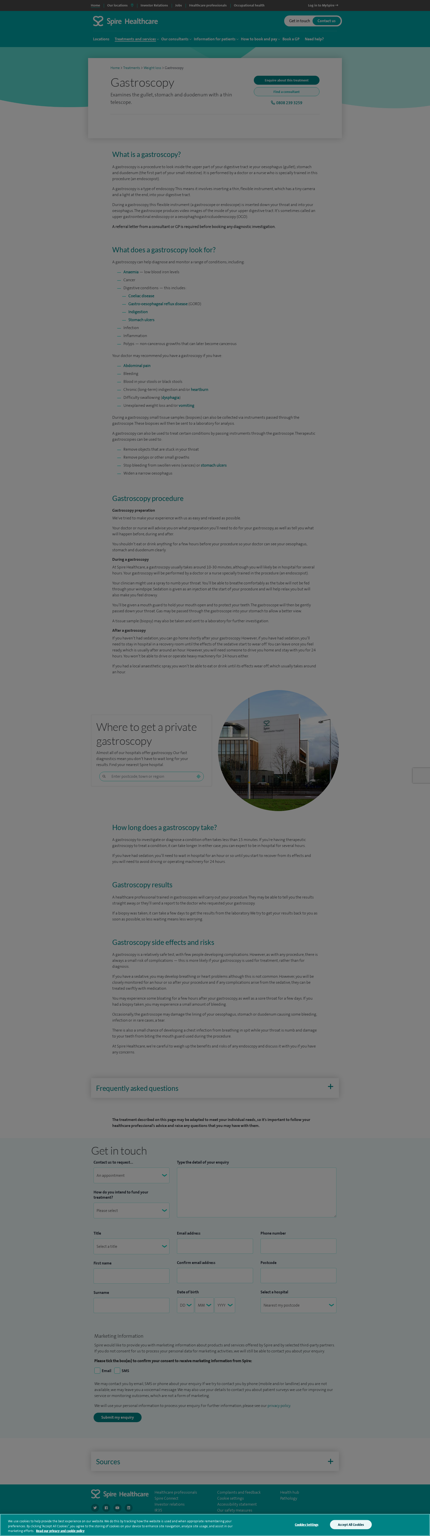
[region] (215, 1525)
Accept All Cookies (351, 1524)
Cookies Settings (306, 1524)
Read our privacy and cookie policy (60, 1531)
